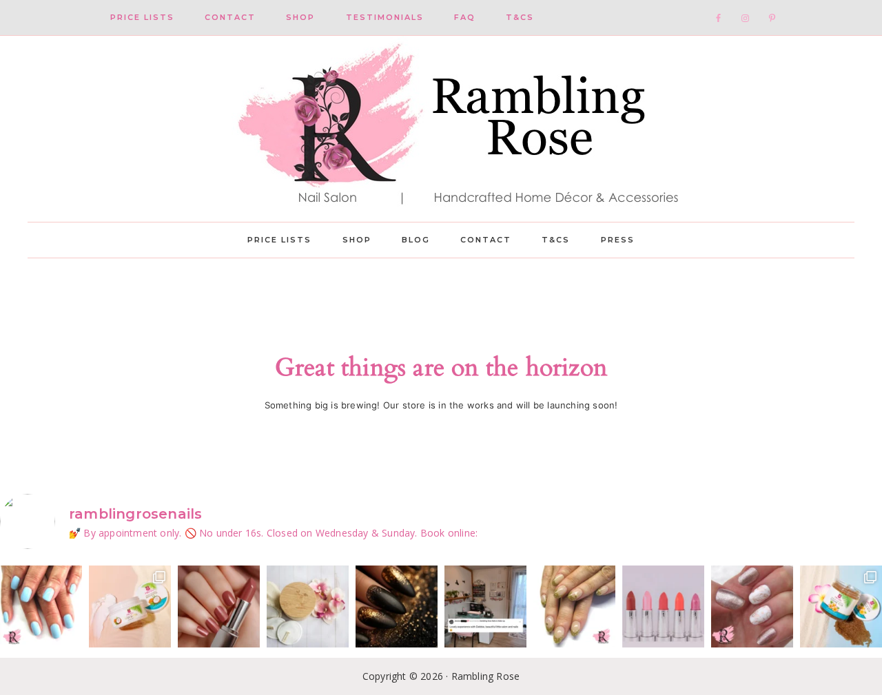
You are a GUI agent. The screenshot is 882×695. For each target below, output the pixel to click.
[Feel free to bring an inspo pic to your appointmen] (397, 606)
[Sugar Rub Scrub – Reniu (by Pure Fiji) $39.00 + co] (841, 606)
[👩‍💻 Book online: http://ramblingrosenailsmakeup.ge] (485, 606)
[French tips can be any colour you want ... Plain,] (574, 606)
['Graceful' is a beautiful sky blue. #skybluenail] (41, 606)
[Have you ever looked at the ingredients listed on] (308, 606)
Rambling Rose (441, 129)
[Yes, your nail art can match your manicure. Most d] (752, 606)
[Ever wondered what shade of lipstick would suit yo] (663, 606)
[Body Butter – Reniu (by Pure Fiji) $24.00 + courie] (130, 606)
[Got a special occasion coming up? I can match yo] (219, 606)
